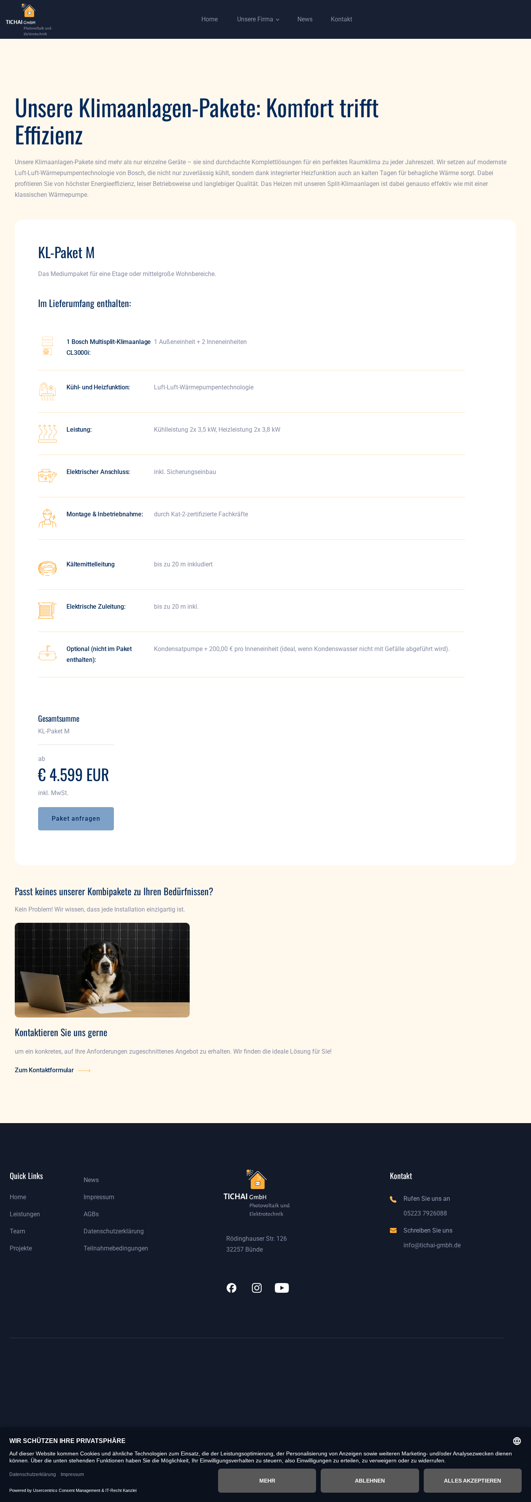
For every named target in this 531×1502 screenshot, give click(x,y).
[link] (28, 19)
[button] (206, 19)
